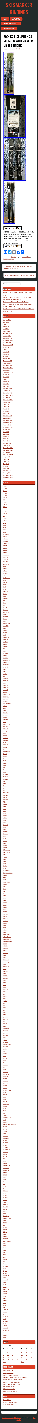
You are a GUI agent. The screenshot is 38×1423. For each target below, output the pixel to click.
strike (4, 1193)
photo (5, 1005)
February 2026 (7, 333)
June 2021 (6, 461)
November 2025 (8, 340)
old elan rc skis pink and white (11, 1382)
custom (5, 674)
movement (6, 966)
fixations (5, 774)
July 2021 (6, 459)
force (4, 783)
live (4, 893)
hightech (5, 832)
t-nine (5, 1211)
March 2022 (6, 441)
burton (5, 621)
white (4, 1319)
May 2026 (6, 326)
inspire (5, 845)
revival (5, 1088)
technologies (7, 1218)
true (4, 1261)
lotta (4, 900)
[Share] (18, 252)
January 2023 (7, 418)
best (4, 587)
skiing (5, 1156)
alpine (5, 550)
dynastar (5, 715)
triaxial (5, 1259)
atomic (5, 568)
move (4, 964)
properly (5, 1046)
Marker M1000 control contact (11, 1384)
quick (4, 1051)
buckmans (6, 616)
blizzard (5, 598)
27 (13, 1359)
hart (4, 827)
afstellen (5, 541)
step (4, 1177)
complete (6, 662)
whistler (5, 1316)
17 (31, 1355)
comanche (6, 655)
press (4, 1037)
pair (4, 994)
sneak (5, 1163)
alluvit (5, 546)
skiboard (5, 1152)
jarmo (5, 857)
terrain (5, 1223)
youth (4, 1337)
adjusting (6, 539)
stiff (4, 1181)
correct (5, 669)
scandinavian (7, 1117)
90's (4, 530)
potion (5, 1024)
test (4, 1225)
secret (5, 1122)
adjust (5, 536)
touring (5, 1255)
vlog (4, 1296)
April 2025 (6, 356)
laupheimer (6, 882)
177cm (5, 514)
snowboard (6, 1165)
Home (5, 19)
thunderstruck (7, 1241)
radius (5, 1058)
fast (4, 749)
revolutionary (7, 1090)
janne (5, 854)
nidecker (5, 971)
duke (4, 708)
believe (5, 584)
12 (8, 1355)
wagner (5, 1310)
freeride (5, 795)
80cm (4, 527)
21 (17, 1357)
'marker (24, 257)
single (5, 1145)
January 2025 (7, 363)
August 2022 (7, 429)
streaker (5, 1191)
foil (4, 781)
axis (4, 575)
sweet (5, 1209)
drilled (5, 706)
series (5, 1129)
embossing (6, 724)
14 (17, 1355)
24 (31, 1357)
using (4, 1284)
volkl (4, 1307)
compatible (6, 660)
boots (4, 605)
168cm (28, 257)
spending (6, 1170)
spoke (5, 1172)
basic (4, 580)
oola (4, 985)
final (4, 761)
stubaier (5, 1197)
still (4, 1184)
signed (5, 1140)
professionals (7, 1044)
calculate (5, 626)
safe (4, 1110)
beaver (5, 582)
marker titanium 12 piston (10, 1375)
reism (4, 1069)
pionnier (5, 1017)
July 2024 (6, 377)
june (4, 859)
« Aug (4, 1362)
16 (26, 1355)
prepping (5, 1035)
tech (4, 1213)
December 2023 (8, 393)
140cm (5, 504)
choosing (6, 646)
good (4, 813)
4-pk (4, 523)
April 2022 (6, 438)
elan (4, 722)
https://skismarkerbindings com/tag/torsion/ (15, 1377)
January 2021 (7, 473)
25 (3, 1359)
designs (5, 678)
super (5, 1202)
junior (5, 861)
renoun (5, 1079)
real (4, 1063)
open (4, 992)
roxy (4, 1108)
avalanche (6, 573)
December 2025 (8, 338)
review (5, 1085)
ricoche (5, 1095)
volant (5, 1300)
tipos (4, 1245)
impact (5, 841)
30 (26, 1359)
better (5, 589)
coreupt (5, 667)
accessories (6, 534)
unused (5, 1280)
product (5, 1042)
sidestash (6, 1138)
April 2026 (6, 329)
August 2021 (7, 457)
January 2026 (7, 336)
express (5, 745)
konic (4, 879)
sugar (5, 1200)
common (5, 658)
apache (5, 559)
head (4, 829)
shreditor (5, 1136)
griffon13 (5, 820)
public (5, 1049)
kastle (5, 866)
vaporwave (6, 1289)
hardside (5, 825)
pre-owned (6, 1028)
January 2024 (7, 390)
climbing (5, 653)
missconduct (6, 939)
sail (4, 1113)
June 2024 (6, 379)
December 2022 (8, 420)
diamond (5, 685)
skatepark (6, 1147)
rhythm (5, 1092)
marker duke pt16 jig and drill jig (12, 1380)
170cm (5, 509)
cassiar (5, 632)
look (4, 898)
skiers (5, 1154)
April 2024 (6, 384)
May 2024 (6, 381)
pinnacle (5, 1014)
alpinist (5, 552)
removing (6, 1074)
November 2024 (8, 368)
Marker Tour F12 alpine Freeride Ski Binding (16, 302)
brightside (6, 612)
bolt (4, 601)
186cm (5, 516)
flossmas (5, 777)
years (4, 1335)
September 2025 (8, 345)
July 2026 (6, 322)
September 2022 (8, 427)
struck (5, 1195)
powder (5, 1026)
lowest (5, 902)
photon (5, 1008)
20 (13, 1357)
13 (13, 1355)
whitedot (5, 1321)
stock (4, 1186)
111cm (5, 491)
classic (5, 651)
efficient (5, 719)
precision (6, 1030)
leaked (5, 884)
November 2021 (8, 450)
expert (5, 742)
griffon (5, 818)
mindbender (6, 934)
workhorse (6, 1330)
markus (5, 918)
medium (5, 921)
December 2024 (8, 365)
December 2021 (8, 448)
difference (6, 687)
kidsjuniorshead (7, 873)
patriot (5, 996)
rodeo (5, 1101)
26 (8, 1359)
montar (5, 950)
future (5, 806)
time (4, 1243)
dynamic (5, 713)
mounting (6, 962)
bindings (5, 594)
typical (5, 1271)
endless (5, 729)
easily (5, 717)
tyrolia (5, 1273)
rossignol (6, 1104)
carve (4, 628)
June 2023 (6, 406)
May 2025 (6, 354)
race (4, 1056)
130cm (5, 502)
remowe (5, 1076)
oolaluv (5, 987)
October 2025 (7, 342)
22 (22, 1357)
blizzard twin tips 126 (9, 1386)
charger (5, 639)
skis (4, 1158)
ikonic (5, 838)
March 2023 (6, 413)
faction (5, 747)
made (5, 909)
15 (22, 1355)
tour (4, 1252)
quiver (5, 1053)
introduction (6, 852)
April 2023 (6, 411)
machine (5, 907)
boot (4, 603)
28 (17, 1359)
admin (24, 49)
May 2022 (6, 436)
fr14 (4, 788)
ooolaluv (5, 989)
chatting (5, 642)
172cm (5, 511)
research (5, 1083)
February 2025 (7, 361)
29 (22, 1359)
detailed (5, 680)
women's (5, 1328)
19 (8, 1357)
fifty (4, 758)
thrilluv (5, 1236)
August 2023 (7, 402)
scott (4, 1120)
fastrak (5, 754)
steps (4, 1179)
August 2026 (7, 320)
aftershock (6, 543)
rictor (4, 1097)
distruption (6, 697)
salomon (5, 1115)
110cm (5, 488)
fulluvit (5, 804)
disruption (13, 257)
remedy (5, 1072)
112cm (5, 493)
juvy (4, 863)
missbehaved (7, 937)
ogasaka (5, 978)
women (5, 1326)
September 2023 (8, 400)
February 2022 (7, 443)
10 (31, 1353)
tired (4, 1248)
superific (5, 1204)
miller (4, 932)
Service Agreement (9, 28)
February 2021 (7, 471)
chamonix (6, 637)
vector (5, 1291)
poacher (5, 1019)
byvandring (6, 623)
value (4, 1287)
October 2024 (7, 370)
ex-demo (5, 738)
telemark (5, 1220)
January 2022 (7, 445)
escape (5, 735)
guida (5, 822)
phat (4, 1003)
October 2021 (7, 452)
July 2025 (6, 349)
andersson (6, 555)
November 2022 (8, 422)
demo (5, 676)
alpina (5, 548)
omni (4, 982)
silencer (5, 1142)
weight (5, 1312)
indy (4, 843)
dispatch (5, 690)
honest (5, 836)
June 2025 (6, 352)
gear (4, 809)
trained (5, 1257)
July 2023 (6, 404)
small (4, 1161)
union (5, 1277)
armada (5, 562)
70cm (4, 525)
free (4, 790)
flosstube (5, 779)
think (4, 1234)
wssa (4, 1332)
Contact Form (16, 19)
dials (4, 683)
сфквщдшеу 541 (8, 1370)
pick (4, 1012)
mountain (6, 960)
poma (5, 1021)
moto (4, 955)
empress (5, 726)
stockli (5, 1188)
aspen (5, 566)
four (4, 786)
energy (5, 731)
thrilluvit (5, 1239)
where (5, 1314)
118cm (5, 495)
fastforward (6, 751)
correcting (6, 671)
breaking (5, 610)
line (4, 891)
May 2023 (6, 409)
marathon (6, 914)
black (4, 596)
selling (5, 1126)
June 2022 (6, 434)
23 (26, 1357)
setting (5, 1131)
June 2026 (6, 324)
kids (4, 868)
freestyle (5, 799)
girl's (4, 811)
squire (5, 1175)
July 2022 (6, 432)
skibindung (6, 1149)
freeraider (6, 793)
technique (6, 1216)
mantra (5, 911)
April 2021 (6, 466)
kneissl (5, 875)
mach (4, 905)
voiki (4, 1298)
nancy (5, 969)
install (5, 848)
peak (4, 998)
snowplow (6, 1168)
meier (5, 925)
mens (4, 927)
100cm (5, 486)
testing (5, 1229)
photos (5, 1010)
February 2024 (7, 388)
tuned (5, 1264)
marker (5, 916)
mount (5, 957)
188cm (5, 518)
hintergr (5, 834)
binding (5, 259)
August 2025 (7, 347)
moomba (5, 953)
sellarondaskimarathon (9, 1124)
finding (5, 763)
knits (4, 877)
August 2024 (7, 374)
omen (5, 980)
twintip (5, 1268)
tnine (4, 1250)
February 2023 (7, 416)
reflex (4, 1067)
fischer (5, 770)
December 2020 (8, 475)
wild (4, 1323)
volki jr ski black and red (10, 1391)
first (4, 767)
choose (5, 644)
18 (3, 1357)
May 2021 (6, 464)
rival (4, 1099)
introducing (6, 850)
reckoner (5, 1065)
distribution (6, 694)
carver (5, 630)
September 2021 (8, 455)
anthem (5, 557)
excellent (5, 740)
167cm (5, 507)
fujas (4, 802)
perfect (5, 1001)
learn (4, 886)
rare (4, 1060)
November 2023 (8, 395)
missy (5, 944)
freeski (5, 797)
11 (3, 1355)
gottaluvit (5, 815)
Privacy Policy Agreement (11, 23)
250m (5, 520)
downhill (5, 701)
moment (5, 948)
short (4, 1133)
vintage (5, 1293)
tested (5, 1227)
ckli (4, 648)
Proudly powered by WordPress (11, 1418)
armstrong (6, 564)
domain (5, 699)
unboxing (6, 1275)
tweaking (5, 1266)
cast (4, 635)
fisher (4, 772)
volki (4, 1305)
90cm (4, 532)
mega (5, 923)
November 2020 (8, 477)
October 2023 (7, 397)
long (4, 895)
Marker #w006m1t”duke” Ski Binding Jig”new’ (19, 275)
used (4, 1282)
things (5, 1232)
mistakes (5, 946)
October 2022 (7, 425)
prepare (5, 1033)
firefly (4, 765)
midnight (5, 930)
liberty (5, 889)
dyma (4, 710)
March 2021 (6, 468)
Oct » (22, 1362)
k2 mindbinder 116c (9, 1389)
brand (5, 607)
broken (5, 614)
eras (4, 733)
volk (4, 1303)
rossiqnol (6, 1106)
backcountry (6, 578)
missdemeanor (7, 941)
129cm (5, 500)
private (5, 1040)
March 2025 (6, 358)
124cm (5, 498)
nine (4, 973)
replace (5, 1081)
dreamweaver (7, 703)
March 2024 (6, 386)
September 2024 (8, 372)
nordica (5, 976)
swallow (5, 1207)
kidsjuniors (6, 870)
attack (5, 571)
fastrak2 (5, 756)
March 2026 (6, 331)
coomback (6, 664)
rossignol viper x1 (8, 1373)
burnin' (5, 619)
